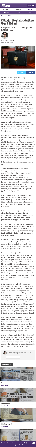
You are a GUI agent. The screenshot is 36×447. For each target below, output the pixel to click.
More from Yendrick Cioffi (12, 357)
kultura (18, 9)
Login (30, 9)
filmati (18, 12)
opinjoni (6, 12)
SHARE (31, 72)
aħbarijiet (6, 9)
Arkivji (3, 15)
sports (30, 12)
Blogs (9, 15)
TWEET (22, 72)
